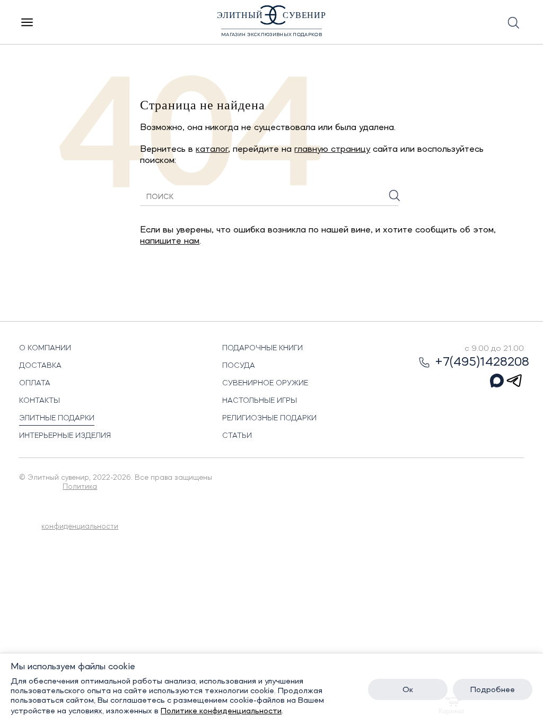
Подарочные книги (262, 348)
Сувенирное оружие (265, 383)
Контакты (39, 400)
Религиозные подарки (269, 418)
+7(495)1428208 (482, 362)
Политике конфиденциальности (221, 711)
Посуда (238, 365)
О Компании (45, 348)
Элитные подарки (56, 418)
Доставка (40, 365)
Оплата (34, 383)
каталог (212, 149)
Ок (407, 690)
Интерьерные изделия (65, 435)
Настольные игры (259, 400)
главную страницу (332, 149)
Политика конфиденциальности (79, 506)
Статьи (237, 435)
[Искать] (394, 195)
